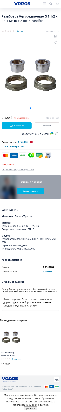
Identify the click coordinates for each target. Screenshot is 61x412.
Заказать (47, 125)
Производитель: (9, 142)
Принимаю (30, 408)
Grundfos (23, 142)
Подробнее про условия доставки (18, 169)
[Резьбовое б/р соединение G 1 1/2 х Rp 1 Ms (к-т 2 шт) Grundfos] (11, 337)
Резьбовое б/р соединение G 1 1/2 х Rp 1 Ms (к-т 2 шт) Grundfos (9, 354)
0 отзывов (21, 31)
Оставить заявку (30, 190)
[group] (30, 75)
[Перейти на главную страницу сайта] (22, 4)
